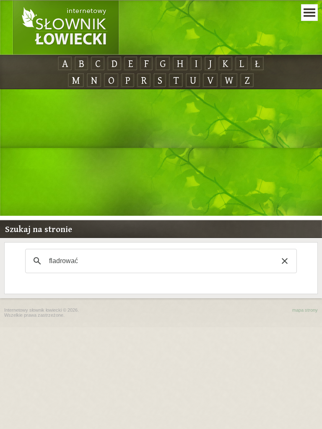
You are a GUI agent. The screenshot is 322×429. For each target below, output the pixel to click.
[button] (284, 261)
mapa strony (305, 310)
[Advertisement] (161, 153)
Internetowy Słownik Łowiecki (66, 27)
